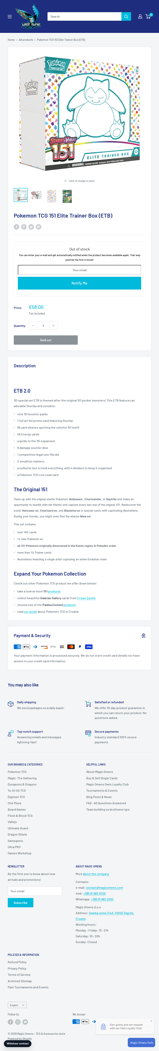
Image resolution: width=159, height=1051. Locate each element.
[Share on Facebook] (16, 227)
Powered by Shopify (20, 1038)
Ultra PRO (14, 847)
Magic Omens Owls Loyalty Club (107, 784)
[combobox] (84, 16)
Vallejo (12, 822)
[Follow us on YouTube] (25, 1022)
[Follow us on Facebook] (10, 1022)
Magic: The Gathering (22, 778)
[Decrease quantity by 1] (33, 326)
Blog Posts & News (99, 797)
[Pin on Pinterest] (24, 227)
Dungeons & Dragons (22, 784)
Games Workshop (19, 853)
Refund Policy (17, 962)
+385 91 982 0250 (94, 893)
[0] (148, 16)
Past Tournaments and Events (28, 987)
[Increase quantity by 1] (53, 326)
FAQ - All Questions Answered (106, 803)
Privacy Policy (17, 968)
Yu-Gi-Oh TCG (17, 790)
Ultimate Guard (18, 828)
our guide (30, 611)
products (54, 591)
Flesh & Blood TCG (20, 815)
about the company (96, 874)
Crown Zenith (86, 598)
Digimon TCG (16, 797)
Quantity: (20, 325)
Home (11, 39)
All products (26, 39)
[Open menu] (10, 16)
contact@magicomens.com (104, 887)
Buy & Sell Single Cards (102, 778)
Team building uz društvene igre (108, 809)
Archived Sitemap (20, 981)
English (14, 1005)
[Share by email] (38, 227)
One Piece (14, 803)
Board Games (17, 809)
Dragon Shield (17, 834)
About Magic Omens (99, 771)
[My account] (140, 16)
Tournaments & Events (102, 790)
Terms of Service (19, 974)
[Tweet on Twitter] (31, 227)
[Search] (126, 16)
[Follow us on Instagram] (18, 1022)
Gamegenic (15, 841)
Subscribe (21, 902)
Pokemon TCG (17, 771)
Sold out (45, 340)
